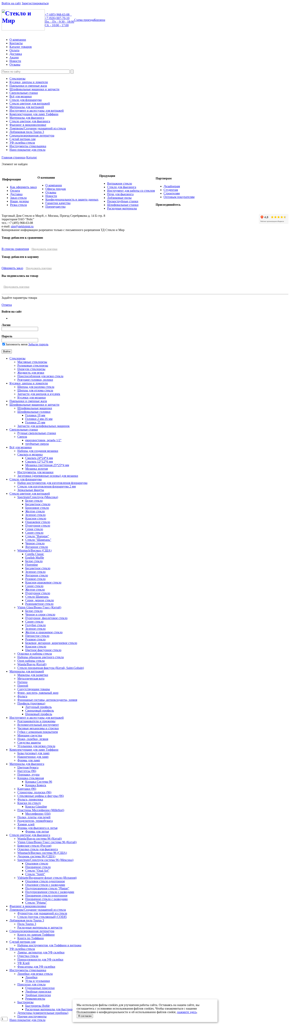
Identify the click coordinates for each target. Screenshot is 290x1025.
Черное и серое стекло (40, 614)
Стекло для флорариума (25, 100)
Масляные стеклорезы (32, 362)
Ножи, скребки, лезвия (32, 739)
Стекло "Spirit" (35, 874)
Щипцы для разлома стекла (35, 387)
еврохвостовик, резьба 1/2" (43, 440)
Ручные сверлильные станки (36, 433)
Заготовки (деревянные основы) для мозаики (47, 475)
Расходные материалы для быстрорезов (51, 1009)
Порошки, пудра (28, 774)
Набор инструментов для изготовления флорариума (52, 483)
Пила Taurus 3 (26, 924)
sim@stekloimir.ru (22, 226)
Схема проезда (84, 20)
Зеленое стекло (35, 515)
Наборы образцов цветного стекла (40, 657)
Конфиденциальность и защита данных (71, 199)
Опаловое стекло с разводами (45, 884)
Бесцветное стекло (37, 504)
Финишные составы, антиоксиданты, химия (47, 700)
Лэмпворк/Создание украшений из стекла (37, 128)
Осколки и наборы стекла (34, 653)
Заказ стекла (18, 197)
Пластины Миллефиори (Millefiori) (40, 810)
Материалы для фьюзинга (26, 117)
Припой (22, 685)
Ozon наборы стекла (31, 660)
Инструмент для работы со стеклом (131, 190)
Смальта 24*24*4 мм (39, 458)
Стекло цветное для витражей (29, 103)
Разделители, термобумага (35, 820)
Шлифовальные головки (34, 411)
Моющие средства (29, 735)
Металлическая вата (30, 678)
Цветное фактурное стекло (43, 650)
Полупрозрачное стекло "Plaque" (47, 888)
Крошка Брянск (35, 785)
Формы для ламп (28, 760)
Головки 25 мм (35, 422)
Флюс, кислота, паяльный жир (37, 692)
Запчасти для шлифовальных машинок (43, 426)
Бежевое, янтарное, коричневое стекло (51, 643)
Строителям (172, 193)
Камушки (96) (26, 788)
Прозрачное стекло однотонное (46, 895)
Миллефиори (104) (38, 813)
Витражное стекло (119, 183)
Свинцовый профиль (39, 710)
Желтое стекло (35, 511)
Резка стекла (18, 205)
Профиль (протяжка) (31, 703)
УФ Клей (23, 963)
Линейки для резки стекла (35, 973)
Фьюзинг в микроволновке (27, 124)
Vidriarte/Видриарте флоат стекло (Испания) (47, 877)
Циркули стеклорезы (31, 369)
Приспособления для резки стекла (40, 376)
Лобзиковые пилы (119, 197)
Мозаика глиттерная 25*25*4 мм (47, 465)
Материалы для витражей (26, 107)
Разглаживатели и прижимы (36, 721)
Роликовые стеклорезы (32, 365)
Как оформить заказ (23, 187)
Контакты (16, 43)
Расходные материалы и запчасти (39, 927)
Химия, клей (26, 824)
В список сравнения (15, 249)
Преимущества (55, 206)
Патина (22, 682)
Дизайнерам (172, 186)
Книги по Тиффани (30, 938)
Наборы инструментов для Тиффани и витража (49, 945)
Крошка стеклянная (30, 778)
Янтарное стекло (36, 547)
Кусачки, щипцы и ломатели (28, 82)
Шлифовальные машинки (34, 408)
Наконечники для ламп (33, 756)
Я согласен (85, 1016)
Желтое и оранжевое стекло (44, 632)
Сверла (22, 436)
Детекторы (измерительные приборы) (42, 1013)
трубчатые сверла (37, 443)
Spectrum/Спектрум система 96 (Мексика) (45, 860)
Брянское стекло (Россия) (34, 845)
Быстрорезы (25, 1002)
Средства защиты (29, 742)
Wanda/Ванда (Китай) (31, 664)
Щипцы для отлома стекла (35, 390)
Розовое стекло (35, 579)
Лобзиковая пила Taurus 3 (26, 132)
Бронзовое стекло (37, 507)
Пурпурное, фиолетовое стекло (46, 618)
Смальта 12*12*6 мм (39, 461)
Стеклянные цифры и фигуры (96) (40, 796)
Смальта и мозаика (30, 454)
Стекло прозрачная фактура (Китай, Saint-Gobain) (50, 668)
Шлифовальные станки (122, 205)
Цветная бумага (27, 767)
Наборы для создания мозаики (37, 451)
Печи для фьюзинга (120, 194)
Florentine (31, 564)
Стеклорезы (17, 78)
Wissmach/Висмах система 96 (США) (42, 852)
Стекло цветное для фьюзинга (29, 121)
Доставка (15, 54)
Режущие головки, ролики (35, 379)
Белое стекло (34, 500)
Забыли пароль (38, 344)
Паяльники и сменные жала (28, 85)
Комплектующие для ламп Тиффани (33, 114)
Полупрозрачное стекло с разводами (49, 892)
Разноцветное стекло (39, 603)
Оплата (14, 50)
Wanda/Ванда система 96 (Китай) (39, 838)
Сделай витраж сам (22, 139)
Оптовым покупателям (179, 197)
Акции (14, 57)
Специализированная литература (31, 135)
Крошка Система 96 (38, 781)
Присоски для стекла (31, 984)
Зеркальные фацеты (30, 490)
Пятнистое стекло (37, 635)
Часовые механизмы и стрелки (38, 728)
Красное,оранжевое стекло (43, 582)
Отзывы (14, 64)
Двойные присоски (38, 991)
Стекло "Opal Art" (37, 870)
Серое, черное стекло (39, 600)
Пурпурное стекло (37, 525)
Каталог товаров (20, 46)
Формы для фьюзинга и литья (37, 828)
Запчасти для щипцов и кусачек (38, 394)
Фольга (22, 696)
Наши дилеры (19, 201)
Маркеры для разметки (32, 675)
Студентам (171, 189)
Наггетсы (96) (26, 771)
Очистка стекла (27, 956)
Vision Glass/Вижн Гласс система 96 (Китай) (47, 842)
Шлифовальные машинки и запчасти (34, 89)
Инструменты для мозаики (35, 472)
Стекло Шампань (37, 596)
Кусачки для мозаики (31, 397)
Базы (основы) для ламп (33, 753)
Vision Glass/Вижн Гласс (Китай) (39, 607)
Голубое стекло (35, 625)
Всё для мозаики (20, 96)
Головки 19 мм (35, 415)
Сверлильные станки (23, 92)
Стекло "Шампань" (38, 539)
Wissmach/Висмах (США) (34, 550)
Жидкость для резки (30, 372)
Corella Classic (34, 554)
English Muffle (34, 557)
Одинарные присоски (40, 988)
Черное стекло (35, 543)
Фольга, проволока (30, 799)
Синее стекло (34, 532)
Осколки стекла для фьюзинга (37, 849)
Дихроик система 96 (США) (36, 856)
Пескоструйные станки (122, 201)
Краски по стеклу (29, 803)
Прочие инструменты (32, 1016)
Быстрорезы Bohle (37, 1005)
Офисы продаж (55, 188)
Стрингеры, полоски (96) (34, 792)
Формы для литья (37, 831)
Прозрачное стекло (38, 867)
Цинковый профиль (38, 714)
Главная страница (13, 157)
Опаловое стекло (36, 863)
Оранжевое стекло (37, 522)
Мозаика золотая (36, 468)
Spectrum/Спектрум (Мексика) (37, 497)
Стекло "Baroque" (37, 536)
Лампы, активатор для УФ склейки (41, 952)
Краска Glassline (36, 806)
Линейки (31, 977)
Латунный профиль (38, 707)
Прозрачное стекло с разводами (46, 899)
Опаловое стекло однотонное (45, 881)
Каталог (31, 157)
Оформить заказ (12, 268)
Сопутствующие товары (33, 689)
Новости (15, 61)
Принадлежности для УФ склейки (40, 959)
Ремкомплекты (35, 998)
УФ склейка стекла (22, 142)
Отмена (7, 304)
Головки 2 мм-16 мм (38, 419)
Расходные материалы (122, 208)
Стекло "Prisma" (36, 902)
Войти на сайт (11, 3)
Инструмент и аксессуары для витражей (36, 110)
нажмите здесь (187, 1012)
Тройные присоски (38, 995)
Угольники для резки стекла (36, 746)
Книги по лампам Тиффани (36, 934)
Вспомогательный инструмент (38, 724)
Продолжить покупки (44, 249)
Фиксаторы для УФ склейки (36, 966)
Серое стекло (34, 529)
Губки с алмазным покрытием (37, 732)
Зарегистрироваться (35, 3)
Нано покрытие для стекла (27, 149)
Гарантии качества (57, 203)
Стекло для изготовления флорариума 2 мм (46, 486)
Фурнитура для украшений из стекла (42, 913)
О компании (17, 39)
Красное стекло (35, 518)
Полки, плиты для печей (34, 817)
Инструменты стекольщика (27, 146)
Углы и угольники (37, 981)
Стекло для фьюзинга (121, 187)
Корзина (99, 20)
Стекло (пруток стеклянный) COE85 (42, 916)
